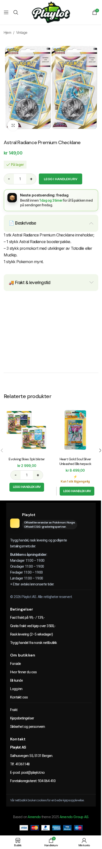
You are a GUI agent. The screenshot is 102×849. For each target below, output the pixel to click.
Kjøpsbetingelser (22, 718)
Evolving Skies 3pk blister (27, 459)
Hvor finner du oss (23, 672)
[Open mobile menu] (6, 12)
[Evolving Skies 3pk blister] (27, 430)
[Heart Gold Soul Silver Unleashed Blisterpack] (75, 430)
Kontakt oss (19, 697)
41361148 (22, 764)
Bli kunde (16, 680)
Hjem (7, 32)
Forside (15, 663)
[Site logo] (50, 12)
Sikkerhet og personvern (27, 726)
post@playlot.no (33, 772)
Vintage (21, 32)
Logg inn (16, 689)
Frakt (13, 710)
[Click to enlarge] (13, 125)
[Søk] (16, 12)
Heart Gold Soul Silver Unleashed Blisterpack (75, 461)
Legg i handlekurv (60, 179)
